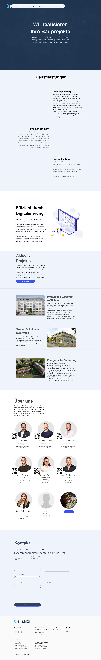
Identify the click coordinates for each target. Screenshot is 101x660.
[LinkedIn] (21, 632)
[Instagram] (15, 632)
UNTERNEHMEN (20, 574)
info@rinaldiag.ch (36, 558)
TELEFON (48, 582)
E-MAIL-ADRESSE (20, 582)
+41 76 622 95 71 (23, 482)
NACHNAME (49, 565)
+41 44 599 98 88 (35, 556)
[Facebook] (18, 632)
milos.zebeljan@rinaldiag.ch (23, 480)
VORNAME (18, 565)
